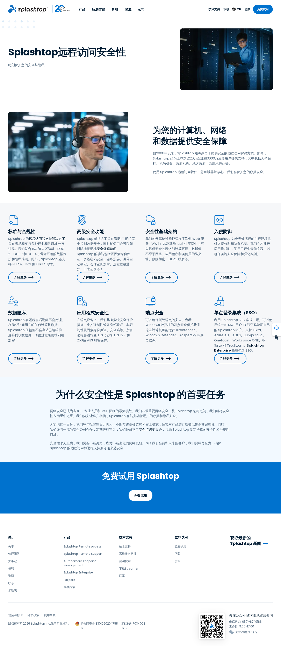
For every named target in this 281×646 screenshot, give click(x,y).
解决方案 (98, 9)
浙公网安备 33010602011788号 (99, 623)
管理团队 (14, 554)
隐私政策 (33, 615)
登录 (248, 9)
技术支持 (214, 9)
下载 (226, 9)
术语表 (12, 590)
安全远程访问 (106, 248)
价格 (115, 9)
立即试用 (181, 537)
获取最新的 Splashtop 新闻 (245, 540)
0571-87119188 (252, 622)
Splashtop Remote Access (82, 546)
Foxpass (69, 580)
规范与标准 (15, 615)
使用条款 (50, 615)
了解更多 (20, 277)
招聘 (11, 568)
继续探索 (69, 587)
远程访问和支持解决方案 (47, 238)
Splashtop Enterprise (78, 572)
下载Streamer (128, 568)
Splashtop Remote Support (83, 554)
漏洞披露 (125, 561)
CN (239, 9)
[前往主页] (28, 9)
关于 (11, 537)
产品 (82, 9)
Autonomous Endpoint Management (80, 563)
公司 (141, 9)
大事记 (12, 561)
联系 (11, 583)
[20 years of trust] (59, 9)
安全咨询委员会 (150, 429)
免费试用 (263, 9)
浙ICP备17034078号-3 (133, 623)
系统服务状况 (127, 554)
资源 (128, 9)
